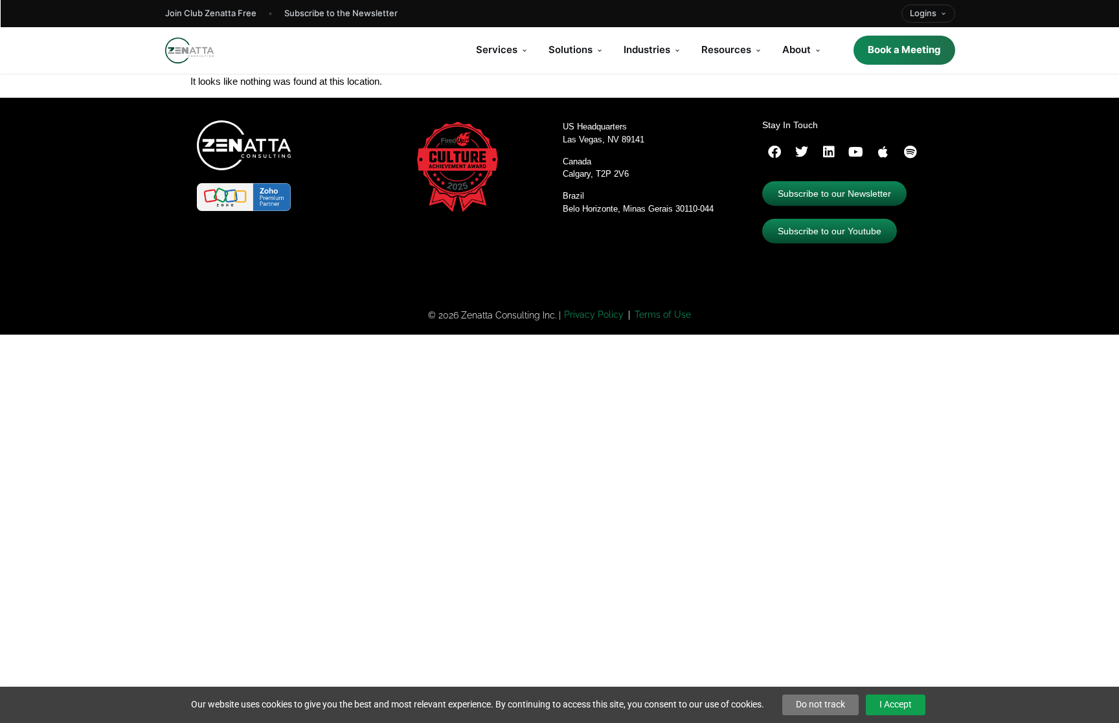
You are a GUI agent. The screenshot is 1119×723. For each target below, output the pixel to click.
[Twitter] (802, 152)
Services (496, 49)
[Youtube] (856, 152)
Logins (923, 13)
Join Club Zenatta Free (210, 13)
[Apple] (883, 152)
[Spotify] (910, 152)
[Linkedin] (829, 152)
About (796, 49)
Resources (726, 49)
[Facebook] (774, 152)
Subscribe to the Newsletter (341, 13)
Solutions (570, 49)
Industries (647, 49)
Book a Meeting (904, 49)
